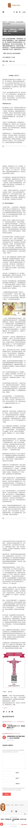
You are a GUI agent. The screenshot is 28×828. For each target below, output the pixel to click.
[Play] (1, 824)
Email (17, 778)
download (9, 724)
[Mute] (22, 824)
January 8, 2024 (13, 817)
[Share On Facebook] (6, 711)
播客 (12, 805)
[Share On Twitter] (4, 711)
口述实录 (5, 707)
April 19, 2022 (10, 729)
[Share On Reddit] (9, 711)
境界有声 (16, 805)
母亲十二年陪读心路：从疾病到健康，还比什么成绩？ (13, 820)
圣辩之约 (22, 805)
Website (18, 783)
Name (17, 772)
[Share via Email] (12, 711)
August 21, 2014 (10, 740)
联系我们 (8, 805)
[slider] (25, 824)
